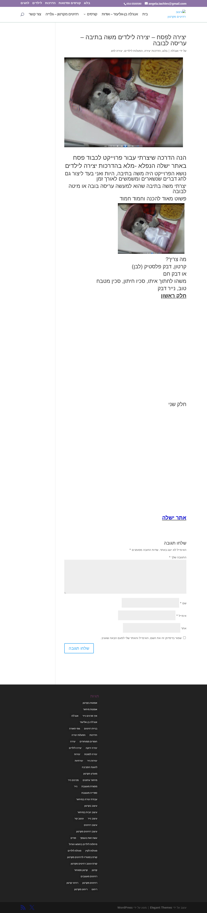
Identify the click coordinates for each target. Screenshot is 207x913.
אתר (183, 628)
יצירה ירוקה (91, 748)
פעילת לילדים (74, 850)
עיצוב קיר (79, 818)
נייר (75, 786)
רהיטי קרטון (72, 882)
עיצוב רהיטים (90, 825)
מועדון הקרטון (90, 773)
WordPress (125, 907)
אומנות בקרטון (90, 703)
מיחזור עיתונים (90, 780)
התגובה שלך (177, 557)
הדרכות (50, 3)
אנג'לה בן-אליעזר (88, 722)
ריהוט (94, 889)
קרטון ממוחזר (81, 870)
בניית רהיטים (90, 728)
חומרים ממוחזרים (88, 741)
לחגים (25, 3)
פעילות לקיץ (91, 850)
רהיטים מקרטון (89, 882)
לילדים (37, 3)
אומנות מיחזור (90, 709)
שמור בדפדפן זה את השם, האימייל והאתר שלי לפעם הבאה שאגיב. (141, 638)
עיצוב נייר (92, 818)
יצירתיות (79, 760)
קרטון (94, 870)
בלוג (87, 3)
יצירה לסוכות (90, 754)
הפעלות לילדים (133, 51)
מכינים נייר (73, 780)
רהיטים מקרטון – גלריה (61, 14)
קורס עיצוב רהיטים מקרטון (84, 863)
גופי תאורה (74, 728)
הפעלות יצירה (79, 735)
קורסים (92, 14)
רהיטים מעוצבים (89, 876)
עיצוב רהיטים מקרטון (86, 831)
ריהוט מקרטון (81, 889)
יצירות (77, 754)
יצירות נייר (92, 760)
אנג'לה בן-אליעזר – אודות (120, 14)
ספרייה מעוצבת (89, 793)
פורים (73, 838)
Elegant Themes (161, 907)
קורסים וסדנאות (70, 3)
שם (183, 603)
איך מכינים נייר (89, 715)
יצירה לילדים (75, 748)
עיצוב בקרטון (90, 805)
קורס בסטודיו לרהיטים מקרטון (82, 857)
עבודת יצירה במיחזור (86, 799)
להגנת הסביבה (89, 767)
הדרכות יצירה (152, 51)
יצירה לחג (117, 51)
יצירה (73, 741)
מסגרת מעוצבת (89, 786)
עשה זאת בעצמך (88, 838)
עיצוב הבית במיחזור (87, 812)
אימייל (181, 616)
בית (145, 14)
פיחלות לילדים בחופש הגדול (83, 844)
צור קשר (35, 14)
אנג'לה (174, 51)
